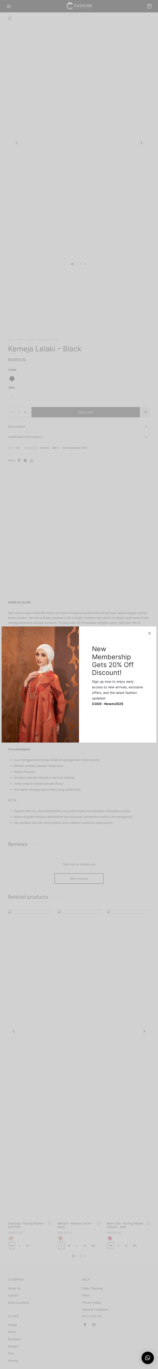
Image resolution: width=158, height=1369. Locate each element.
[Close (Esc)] (149, 633)
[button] (148, 1358)
